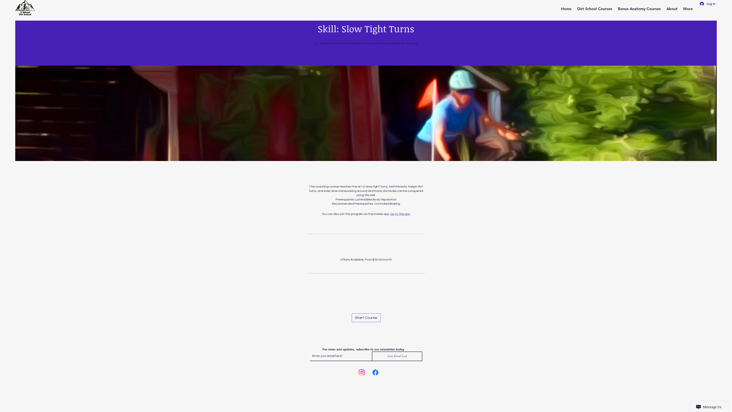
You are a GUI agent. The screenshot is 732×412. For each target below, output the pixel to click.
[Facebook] (375, 372)
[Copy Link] (384, 299)
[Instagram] (362, 372)
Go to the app (400, 214)
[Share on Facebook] (347, 299)
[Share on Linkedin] (372, 299)
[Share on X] (360, 299)
